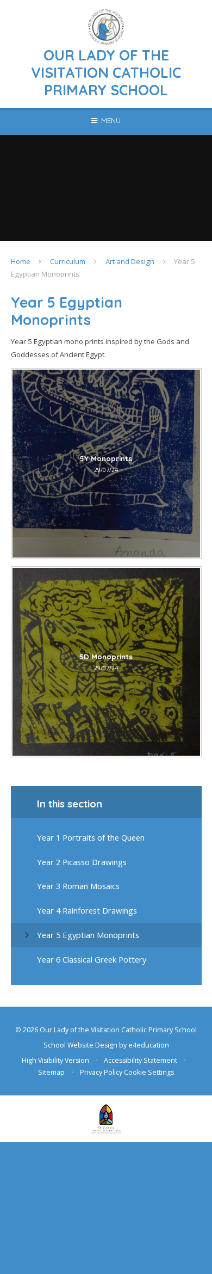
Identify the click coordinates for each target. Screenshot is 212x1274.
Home (20, 261)
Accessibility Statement (140, 1060)
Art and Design (129, 261)
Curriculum (67, 261)
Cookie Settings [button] (149, 1072)
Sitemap (51, 1072)
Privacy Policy (101, 1072)
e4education (148, 1045)
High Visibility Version (55, 1060)
